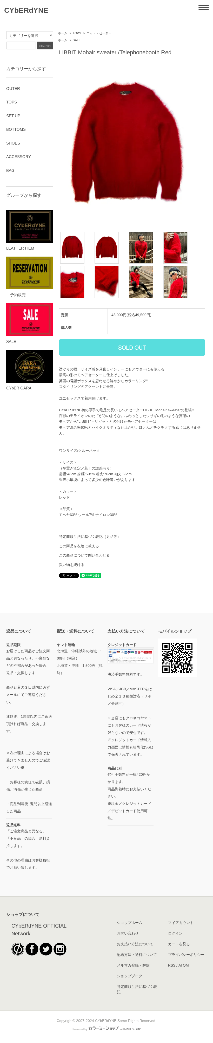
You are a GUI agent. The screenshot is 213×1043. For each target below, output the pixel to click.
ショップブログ (129, 976)
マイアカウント (181, 923)
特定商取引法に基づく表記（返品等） (90, 536)
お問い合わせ (128, 933)
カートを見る (179, 944)
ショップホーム (129, 923)
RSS (171, 965)
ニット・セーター (98, 33)
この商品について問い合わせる (84, 555)
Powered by (80, 1029)
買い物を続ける (71, 565)
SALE (77, 40)
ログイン (175, 933)
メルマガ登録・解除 (133, 965)
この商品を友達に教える (79, 546)
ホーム (62, 33)
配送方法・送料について (137, 955)
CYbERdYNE (26, 10)
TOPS (77, 33)
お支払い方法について (135, 944)
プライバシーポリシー (186, 955)
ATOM (183, 965)
